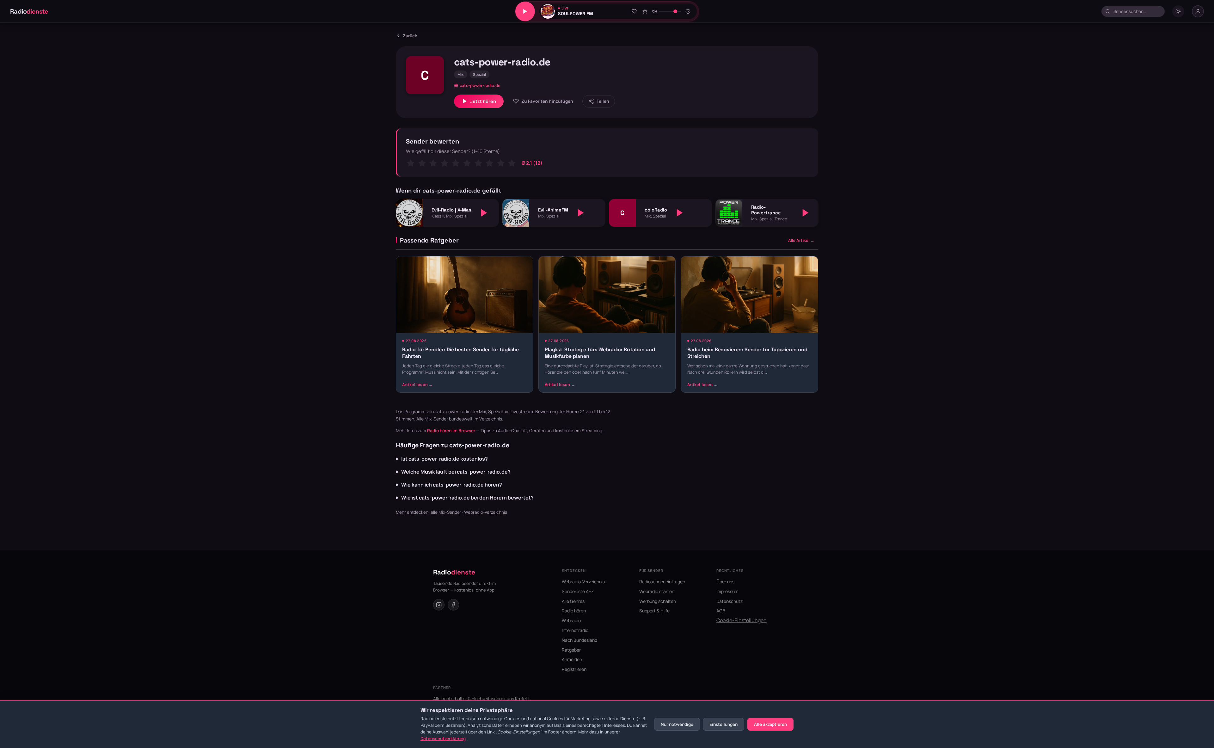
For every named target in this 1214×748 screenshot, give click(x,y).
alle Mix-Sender (446, 512)
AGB (720, 611)
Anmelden (572, 659)
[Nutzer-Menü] (1198, 11)
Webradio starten (656, 591)
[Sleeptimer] (688, 11)
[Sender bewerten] (645, 11)
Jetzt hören (483, 101)
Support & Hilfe (654, 611)
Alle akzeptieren (770, 724)
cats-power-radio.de (480, 85)
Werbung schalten (657, 601)
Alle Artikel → (801, 240)
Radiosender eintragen (662, 582)
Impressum (727, 591)
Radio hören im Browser (451, 430)
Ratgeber (571, 650)
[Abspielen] (484, 212)
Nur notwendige (677, 724)
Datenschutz (729, 601)
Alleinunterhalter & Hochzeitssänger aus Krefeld (481, 699)
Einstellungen (723, 724)
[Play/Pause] (525, 11)
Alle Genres (573, 601)
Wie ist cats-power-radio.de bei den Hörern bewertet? (467, 497)
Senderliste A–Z (578, 591)
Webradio (571, 620)
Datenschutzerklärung (443, 738)
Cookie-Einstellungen (741, 620)
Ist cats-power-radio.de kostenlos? (444, 458)
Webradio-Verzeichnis (485, 512)
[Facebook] (453, 604)
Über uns (725, 582)
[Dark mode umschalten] (1178, 11)
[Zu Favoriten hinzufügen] (634, 11)
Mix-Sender (436, 419)
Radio (29, 11)
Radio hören (574, 611)
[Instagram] (439, 604)
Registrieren (574, 669)
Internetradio (575, 630)
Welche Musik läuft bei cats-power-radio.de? (456, 471)
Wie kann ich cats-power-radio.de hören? (451, 484)
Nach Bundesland (579, 640)
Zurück (410, 36)
